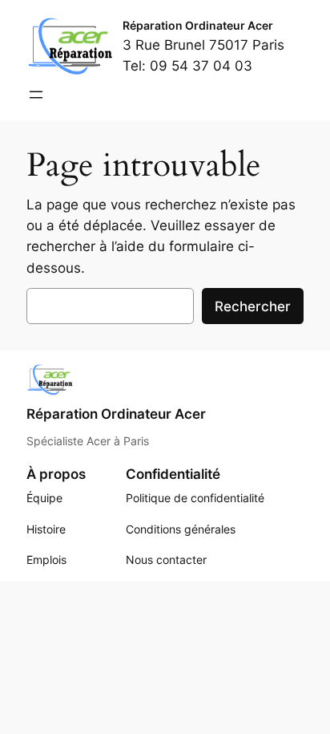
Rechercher (253, 306)
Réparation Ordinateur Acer (198, 25)
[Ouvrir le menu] (36, 94)
